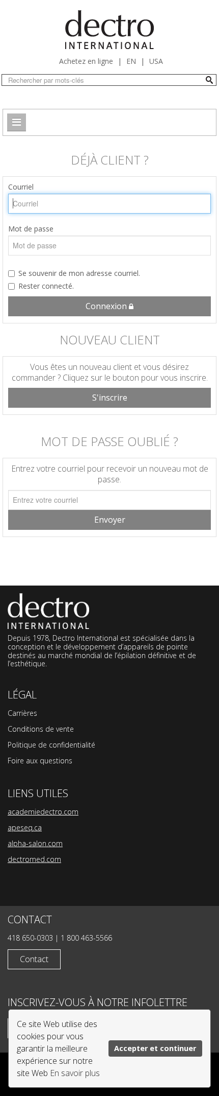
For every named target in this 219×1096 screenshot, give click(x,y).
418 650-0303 (30, 938)
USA (156, 61)
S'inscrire (109, 397)
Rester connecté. (46, 286)
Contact (34, 959)
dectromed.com (34, 859)
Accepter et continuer (155, 1048)
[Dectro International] (109, 29)
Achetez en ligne (86, 61)
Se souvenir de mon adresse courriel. (79, 273)
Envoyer (109, 519)
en (131, 61)
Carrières (22, 713)
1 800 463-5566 (86, 938)
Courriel (21, 187)
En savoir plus (75, 1073)
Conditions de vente (41, 729)
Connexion (107, 306)
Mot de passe (30, 229)
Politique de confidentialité (51, 745)
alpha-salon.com (35, 843)
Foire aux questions (40, 760)
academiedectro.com (43, 812)
